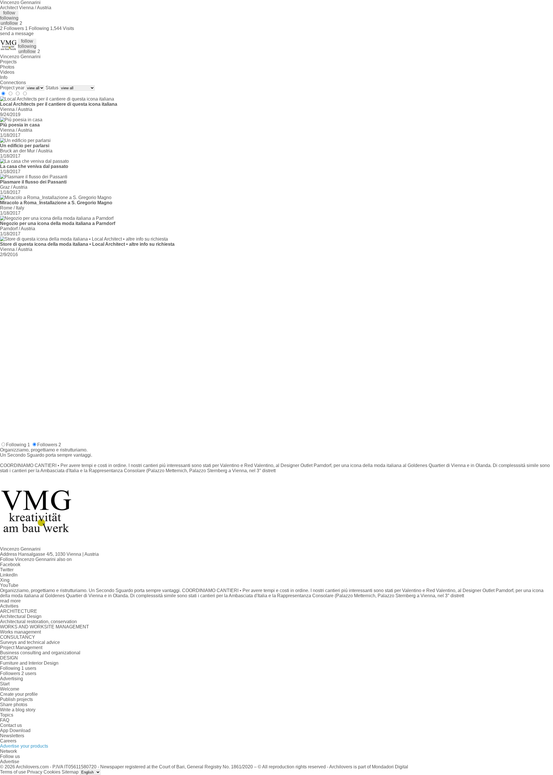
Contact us (11, 725)
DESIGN (9, 657)
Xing (5, 580)
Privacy (34, 772)
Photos (7, 67)
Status (52, 87)
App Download (15, 730)
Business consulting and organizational (40, 652)
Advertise (9, 761)
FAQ (4, 720)
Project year (12, 87)
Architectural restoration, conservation (38, 621)
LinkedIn (9, 574)
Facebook (10, 564)
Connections (13, 82)
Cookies (51, 772)
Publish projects (16, 699)
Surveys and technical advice (30, 642)
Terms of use (13, 772)
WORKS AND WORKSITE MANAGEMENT (44, 626)
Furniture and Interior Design (29, 663)
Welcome (9, 689)
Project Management (21, 647)
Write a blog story (17, 709)
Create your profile (19, 694)
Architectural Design (20, 616)
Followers (49, 444)
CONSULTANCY (17, 637)
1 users (28, 668)
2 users (28, 673)
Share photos (13, 704)
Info (3, 77)
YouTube (9, 585)
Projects (8, 61)
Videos (7, 72)
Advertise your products (24, 746)
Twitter (7, 569)
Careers (8, 740)
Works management (20, 632)
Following (18, 444)
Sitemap (70, 772)
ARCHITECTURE (18, 611)
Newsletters (12, 735)
